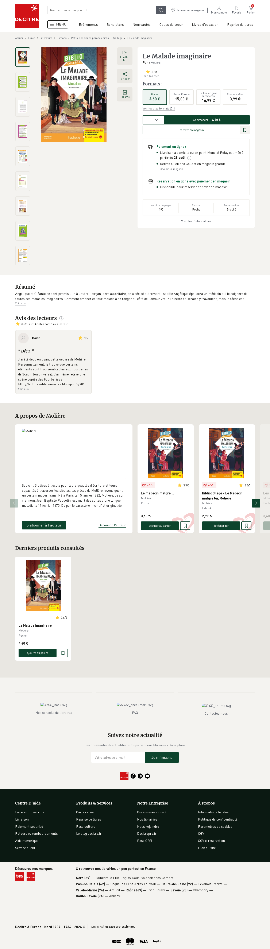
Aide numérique (26, 840)
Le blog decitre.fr (88, 833)
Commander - (207, 119)
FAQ (135, 712)
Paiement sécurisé (29, 826)
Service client (25, 848)
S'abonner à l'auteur (44, 525)
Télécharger (221, 525)
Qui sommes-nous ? (151, 812)
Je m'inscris (161, 757)
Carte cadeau (86, 812)
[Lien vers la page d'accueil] (27, 16)
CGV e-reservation (211, 840)
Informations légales (213, 812)
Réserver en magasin (190, 130)
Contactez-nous (216, 713)
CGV (201, 833)
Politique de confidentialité (218, 819)
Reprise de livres (88, 819)
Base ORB (144, 840)
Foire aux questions (29, 812)
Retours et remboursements (36, 833)
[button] (135, 296)
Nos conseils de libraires (53, 712)
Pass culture (85, 826)
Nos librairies (147, 819)
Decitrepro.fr (147, 833)
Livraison (22, 819)
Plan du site (207, 848)
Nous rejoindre (148, 826)
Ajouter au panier (160, 525)
